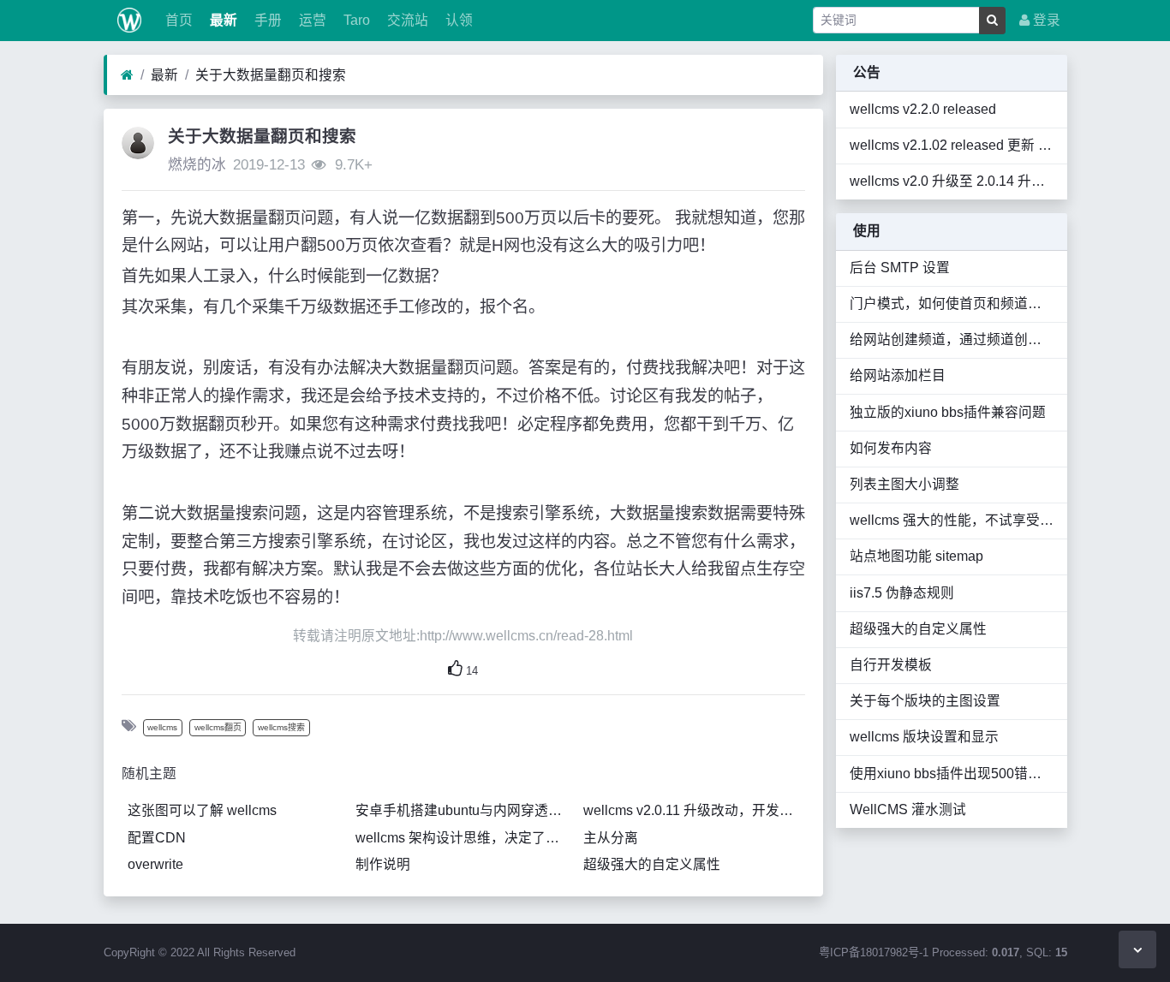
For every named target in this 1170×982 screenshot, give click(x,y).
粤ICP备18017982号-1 (873, 952)
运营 (310, 20)
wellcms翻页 (218, 727)
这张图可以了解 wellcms (202, 810)
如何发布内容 (891, 448)
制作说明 (382, 864)
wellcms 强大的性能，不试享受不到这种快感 (952, 520)
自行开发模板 (891, 665)
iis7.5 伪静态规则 (902, 593)
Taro (355, 20)
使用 (866, 230)
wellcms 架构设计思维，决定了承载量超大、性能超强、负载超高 (465, 837)
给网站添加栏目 (898, 375)
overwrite (155, 864)
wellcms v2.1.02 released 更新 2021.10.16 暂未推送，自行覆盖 (952, 145)
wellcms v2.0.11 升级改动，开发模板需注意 (693, 810)
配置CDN (157, 837)
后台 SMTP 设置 (900, 267)
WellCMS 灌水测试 (908, 809)
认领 (457, 20)
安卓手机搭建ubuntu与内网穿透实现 (465, 810)
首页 (177, 20)
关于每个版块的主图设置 (925, 700)
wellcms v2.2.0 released (923, 109)
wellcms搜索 (281, 727)
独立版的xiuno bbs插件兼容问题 (948, 412)
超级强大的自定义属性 (651, 864)
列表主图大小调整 (904, 484)
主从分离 (610, 837)
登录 (1045, 20)
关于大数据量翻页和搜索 (270, 75)
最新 (221, 20)
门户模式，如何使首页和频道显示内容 (952, 303)
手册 (266, 20)
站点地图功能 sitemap (916, 556)
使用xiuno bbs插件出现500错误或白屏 (952, 773)
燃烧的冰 (197, 165)
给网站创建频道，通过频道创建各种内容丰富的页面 (952, 339)
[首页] (127, 75)
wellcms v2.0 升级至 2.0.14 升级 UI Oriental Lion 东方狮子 (952, 181)
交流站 (406, 20)
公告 (866, 72)
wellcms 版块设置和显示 (924, 736)
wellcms (162, 727)
